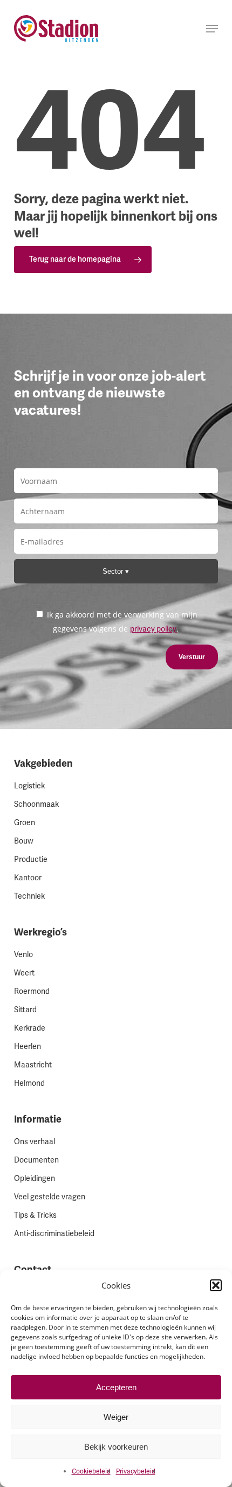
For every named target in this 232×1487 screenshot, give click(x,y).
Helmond (29, 1083)
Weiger (116, 1417)
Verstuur (192, 657)
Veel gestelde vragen (49, 1196)
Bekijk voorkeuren (116, 1446)
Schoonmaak (36, 804)
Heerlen (27, 1046)
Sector (114, 571)
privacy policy (153, 629)
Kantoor (28, 877)
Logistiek (29, 786)
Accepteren (116, 1387)
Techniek (29, 896)
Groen (24, 822)
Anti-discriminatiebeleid (54, 1233)
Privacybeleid (135, 1472)
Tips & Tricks (35, 1215)
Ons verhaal (34, 1141)
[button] (215, 1285)
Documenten (36, 1160)
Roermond (32, 991)
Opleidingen (34, 1178)
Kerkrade (29, 1028)
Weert (24, 973)
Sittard (25, 1009)
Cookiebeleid (91, 1472)
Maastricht (33, 1065)
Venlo (23, 954)
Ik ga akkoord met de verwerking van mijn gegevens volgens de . (121, 621)
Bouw (23, 841)
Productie (30, 859)
